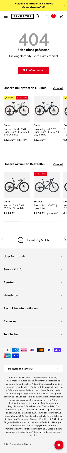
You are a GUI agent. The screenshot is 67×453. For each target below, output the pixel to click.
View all (58, 88)
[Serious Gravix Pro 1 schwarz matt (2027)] (47, 185)
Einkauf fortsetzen (33, 70)
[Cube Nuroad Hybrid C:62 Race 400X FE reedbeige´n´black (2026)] (17, 109)
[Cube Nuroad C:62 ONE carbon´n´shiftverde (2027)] (17, 185)
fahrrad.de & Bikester (21, 444)
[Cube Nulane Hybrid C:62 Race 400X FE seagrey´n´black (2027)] (47, 109)
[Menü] (6, 16)
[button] (53, 16)
